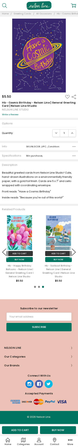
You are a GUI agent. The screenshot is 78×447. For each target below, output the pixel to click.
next (74, 252)
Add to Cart (19, 253)
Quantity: (7, 133)
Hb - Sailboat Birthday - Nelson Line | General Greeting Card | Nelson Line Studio (58, 271)
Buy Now (19, 259)
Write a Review (10, 114)
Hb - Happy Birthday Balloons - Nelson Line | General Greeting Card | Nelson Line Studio (19, 271)
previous (4, 252)
